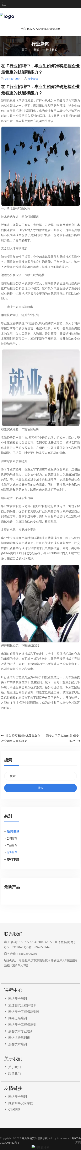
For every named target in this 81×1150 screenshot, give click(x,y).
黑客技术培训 (17, 1044)
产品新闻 (12, 845)
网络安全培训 (17, 998)
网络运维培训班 (19, 1037)
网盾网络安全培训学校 (35, 1138)
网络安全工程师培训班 (23, 1011)
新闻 (36, 50)
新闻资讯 (13, 831)
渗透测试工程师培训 (22, 1005)
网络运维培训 (17, 1018)
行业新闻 (33, 79)
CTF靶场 (14, 1109)
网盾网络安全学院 (20, 1103)
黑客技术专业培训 (20, 1031)
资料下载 (13, 859)
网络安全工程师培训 (22, 1024)
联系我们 (14, 1074)
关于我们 (14, 1067)
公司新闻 (12, 838)
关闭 (78, 1142)
